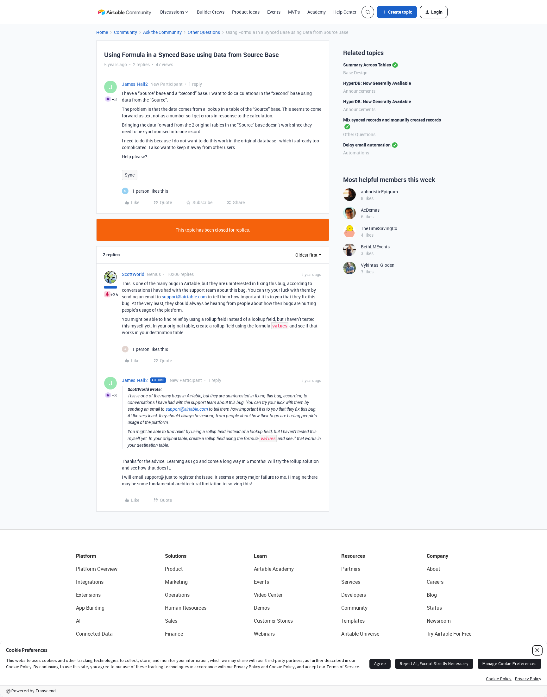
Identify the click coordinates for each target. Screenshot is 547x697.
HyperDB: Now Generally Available (377, 83)
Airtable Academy (274, 568)
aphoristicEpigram (379, 192)
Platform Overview (96, 568)
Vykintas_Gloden (377, 265)
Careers (435, 581)
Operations (177, 594)
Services (350, 581)
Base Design (355, 73)
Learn (260, 555)
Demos (262, 607)
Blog (432, 594)
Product (174, 568)
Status (434, 607)
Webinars (264, 633)
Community (125, 32)
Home (102, 32)
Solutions (175, 555)
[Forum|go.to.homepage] (124, 12)
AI (78, 620)
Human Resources (185, 607)
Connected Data (94, 633)
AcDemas (370, 210)
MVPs (294, 12)
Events (273, 12)
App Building (90, 607)
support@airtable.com (184, 297)
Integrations (90, 581)
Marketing (176, 581)
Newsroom (439, 620)
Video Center (268, 594)
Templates (353, 620)
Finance (174, 633)
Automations (356, 153)
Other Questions (204, 32)
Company (437, 555)
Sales (171, 620)
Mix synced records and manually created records (392, 120)
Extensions (88, 594)
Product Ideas (246, 12)
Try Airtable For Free (449, 633)
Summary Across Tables (367, 65)
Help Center (344, 12)
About (433, 568)
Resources (353, 555)
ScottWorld (133, 274)
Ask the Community (162, 32)
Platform (86, 555)
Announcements (359, 91)
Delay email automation (367, 145)
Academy (316, 12)
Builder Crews (210, 12)
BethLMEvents (375, 247)
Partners (350, 568)
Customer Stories (273, 620)
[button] (397, 12)
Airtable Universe (360, 633)
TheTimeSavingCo (379, 228)
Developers (353, 594)
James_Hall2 (135, 84)
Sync (130, 175)
